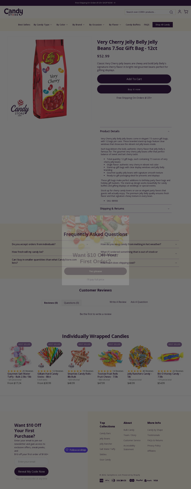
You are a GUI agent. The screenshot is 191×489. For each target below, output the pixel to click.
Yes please (95, 265)
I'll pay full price (95, 273)
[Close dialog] (125, 213)
